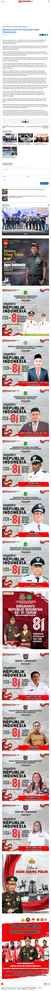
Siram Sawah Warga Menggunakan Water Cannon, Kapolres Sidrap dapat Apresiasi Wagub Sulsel (41, 144)
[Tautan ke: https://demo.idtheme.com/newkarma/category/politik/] (48, 205)
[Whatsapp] (47, 35)
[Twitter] (25, 122)
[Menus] (3, 1)
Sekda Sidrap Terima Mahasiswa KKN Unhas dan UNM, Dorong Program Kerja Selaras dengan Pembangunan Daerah (27, 197)
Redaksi (40, 987)
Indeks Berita (4, 989)
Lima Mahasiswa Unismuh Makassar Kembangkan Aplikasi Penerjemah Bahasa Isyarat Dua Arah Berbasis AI (10, 144)
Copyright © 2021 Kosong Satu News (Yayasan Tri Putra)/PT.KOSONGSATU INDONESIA (19, 987)
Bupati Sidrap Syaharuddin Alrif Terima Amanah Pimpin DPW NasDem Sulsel (22, 231)
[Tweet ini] (43, 35)
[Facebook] (23, 122)
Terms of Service (12, 989)
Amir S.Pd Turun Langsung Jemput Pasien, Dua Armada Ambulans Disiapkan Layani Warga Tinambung (24, 144)
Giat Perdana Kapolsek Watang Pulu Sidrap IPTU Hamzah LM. (38, 126)
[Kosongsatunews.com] (26, 1)
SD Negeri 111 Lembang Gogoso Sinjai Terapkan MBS (13, 126)
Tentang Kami (32, 989)
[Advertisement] (25, 14)
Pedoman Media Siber (22, 989)
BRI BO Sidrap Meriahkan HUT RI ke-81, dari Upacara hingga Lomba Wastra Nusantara (10, 157)
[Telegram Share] (45, 35)
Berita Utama (5, 35)
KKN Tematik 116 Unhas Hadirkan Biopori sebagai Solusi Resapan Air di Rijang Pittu (27, 189)
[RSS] (28, 122)
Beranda (4, 26)
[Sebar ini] (40, 35)
